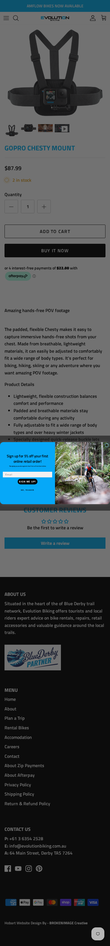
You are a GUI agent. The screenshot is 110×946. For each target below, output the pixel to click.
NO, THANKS (27, 490)
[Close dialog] (107, 445)
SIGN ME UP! (27, 481)
